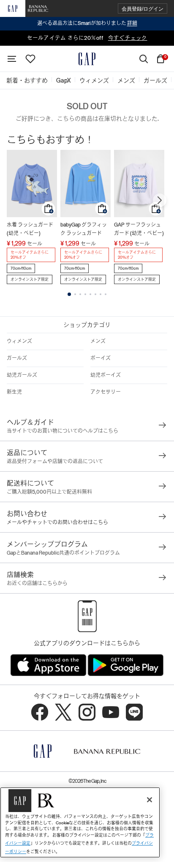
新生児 (14, 392)
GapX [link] (63, 80)
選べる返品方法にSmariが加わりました (87, 23)
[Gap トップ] (87, 58)
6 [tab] (95, 294)
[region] (80, 822)
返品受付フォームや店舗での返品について (55, 461)
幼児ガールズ (22, 375)
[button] (142, 9)
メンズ (98, 341)
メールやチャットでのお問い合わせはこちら (57, 522)
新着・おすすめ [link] (27, 80)
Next (159, 200)
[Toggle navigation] (12, 59)
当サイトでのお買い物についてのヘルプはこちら (62, 431)
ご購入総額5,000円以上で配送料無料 (49, 492)
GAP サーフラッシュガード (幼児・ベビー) (139, 229)
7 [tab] (100, 294)
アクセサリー (105, 392)
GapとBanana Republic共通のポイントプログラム (63, 553)
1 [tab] (69, 294)
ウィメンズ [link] (94, 80)
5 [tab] (90, 294)
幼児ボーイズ (105, 375)
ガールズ (17, 358)
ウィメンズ (19, 341)
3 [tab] (80, 294)
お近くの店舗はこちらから (37, 583)
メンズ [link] (126, 80)
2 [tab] (75, 294)
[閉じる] (149, 799)
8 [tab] (105, 294)
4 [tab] (85, 294)
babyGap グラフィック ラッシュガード (83, 229)
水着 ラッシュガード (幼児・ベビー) (30, 229)
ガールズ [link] (155, 80)
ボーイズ (100, 358)
